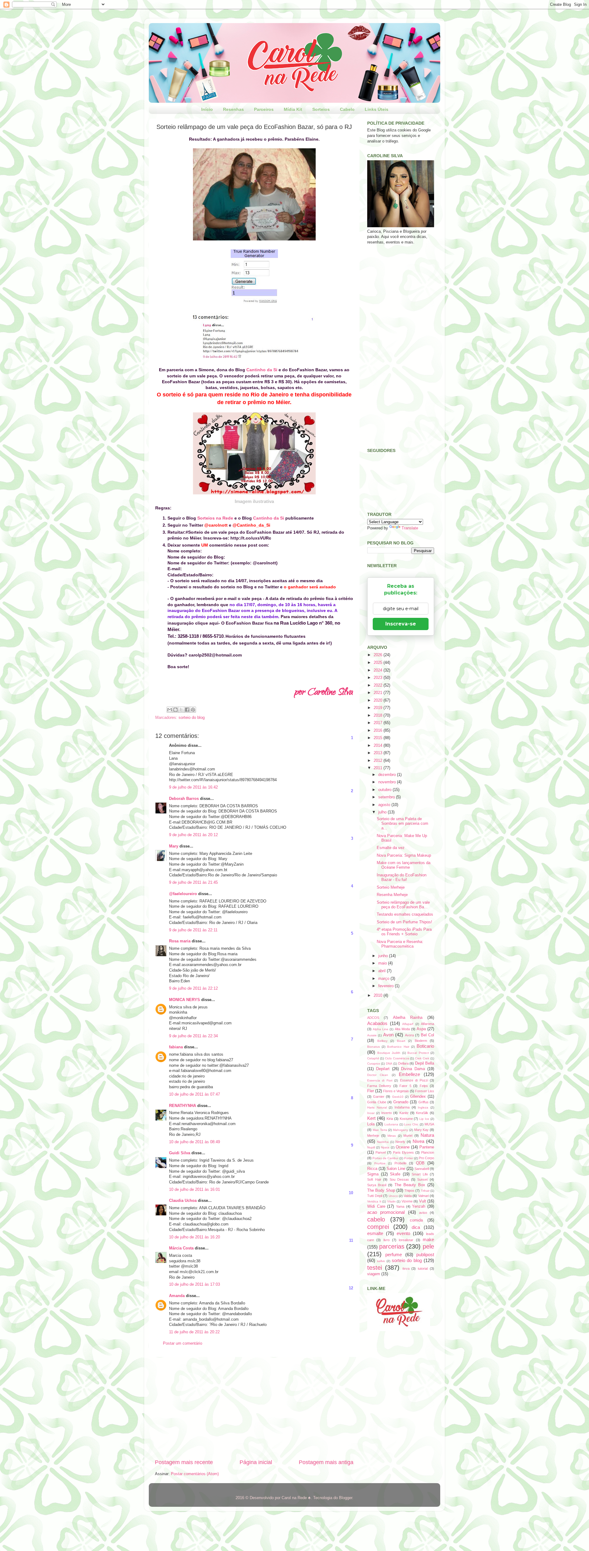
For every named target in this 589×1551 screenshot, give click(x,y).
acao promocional (386, 1212)
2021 (378, 693)
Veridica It (374, 1201)
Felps (424, 1086)
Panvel (380, 1152)
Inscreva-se (400, 624)
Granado (400, 1102)
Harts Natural (377, 1107)
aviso (423, 1212)
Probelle (400, 1163)
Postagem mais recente (184, 1462)
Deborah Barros (184, 799)
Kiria (390, 1118)
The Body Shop (381, 1190)
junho (383, 956)
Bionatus (373, 1046)
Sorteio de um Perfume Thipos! (404, 922)
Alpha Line (380, 1029)
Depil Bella (424, 1063)
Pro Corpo (426, 1158)
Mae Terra (380, 1130)
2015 (378, 738)
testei (374, 1267)
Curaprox (373, 1063)
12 (351, 1288)
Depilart (383, 1069)
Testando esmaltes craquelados (405, 914)
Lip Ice (424, 1118)
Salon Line (396, 1169)
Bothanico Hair (398, 1046)
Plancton (427, 1152)
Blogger (345, 1498)
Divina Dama (413, 1069)
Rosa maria (180, 941)
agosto (384, 805)
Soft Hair (374, 1179)
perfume (393, 1254)
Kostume (406, 1118)
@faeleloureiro (183, 894)
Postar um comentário (182, 1343)
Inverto (386, 1113)
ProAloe (380, 1163)
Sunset (422, 1179)
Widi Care (376, 1206)
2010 (378, 995)
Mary (173, 846)
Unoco (393, 1196)
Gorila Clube (376, 1102)
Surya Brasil (376, 1185)
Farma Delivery (379, 1086)
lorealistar (406, 1240)
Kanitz (404, 1113)
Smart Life (420, 1174)
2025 (378, 663)
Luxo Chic (411, 1124)
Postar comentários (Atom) (195, 1474)
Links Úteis (376, 109)
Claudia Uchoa (183, 1200)
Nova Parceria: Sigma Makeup (404, 855)
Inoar (371, 1113)
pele (428, 1246)
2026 (378, 655)
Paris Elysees (403, 1152)
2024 (378, 670)
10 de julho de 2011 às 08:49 (194, 1142)
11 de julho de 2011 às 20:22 (194, 1332)
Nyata (385, 1147)
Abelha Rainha (407, 1017)
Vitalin (391, 1201)
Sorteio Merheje (391, 887)
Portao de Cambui (385, 1158)
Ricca (372, 1169)
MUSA (429, 1124)
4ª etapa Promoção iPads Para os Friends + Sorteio (404, 931)
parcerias (391, 1246)
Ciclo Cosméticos (397, 1058)
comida (416, 1220)
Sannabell (421, 1169)
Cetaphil (373, 1058)
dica (416, 1227)
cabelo (376, 1219)
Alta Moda (402, 1029)
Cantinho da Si (261, 369)
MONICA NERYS (184, 1000)
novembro (387, 782)
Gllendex (418, 1096)
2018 (378, 715)
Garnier (378, 1096)
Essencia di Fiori (379, 1080)
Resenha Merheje (392, 895)
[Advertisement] (254, 1408)
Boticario (425, 1046)
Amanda (177, 1296)
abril (382, 971)
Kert (371, 1118)
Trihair (425, 1190)
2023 (378, 678)
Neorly (400, 1142)
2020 (378, 700)
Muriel (407, 1135)
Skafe (395, 1174)
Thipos (409, 1190)
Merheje (373, 1135)
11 (351, 1240)
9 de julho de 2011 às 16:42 (193, 787)
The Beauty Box (410, 1185)
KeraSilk (422, 1113)
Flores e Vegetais (396, 1091)
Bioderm (421, 1040)
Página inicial (256, 1462)
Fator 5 (405, 1086)
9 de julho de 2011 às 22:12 (193, 988)
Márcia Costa (181, 1248)
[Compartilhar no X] (181, 710)
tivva (406, 1268)
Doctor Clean (377, 1075)
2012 (378, 760)
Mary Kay (421, 1130)
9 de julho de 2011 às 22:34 (193, 1036)
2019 (378, 708)
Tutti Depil (374, 1196)
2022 (378, 685)
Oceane (403, 1147)
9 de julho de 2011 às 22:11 (193, 930)
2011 (378, 768)
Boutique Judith (389, 1052)
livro (386, 1240)
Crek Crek (422, 1058)
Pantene (426, 1147)
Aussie (372, 1035)
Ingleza (423, 1107)
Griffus (423, 1102)
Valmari (423, 1196)
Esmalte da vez (391, 848)
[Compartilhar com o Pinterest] (193, 710)
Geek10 (397, 1096)
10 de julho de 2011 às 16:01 (194, 1189)
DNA (389, 1063)
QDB (420, 1163)
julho (383, 812)
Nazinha (383, 1142)
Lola (371, 1124)
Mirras (391, 1135)
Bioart (401, 1040)
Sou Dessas (399, 1179)
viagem (373, 1274)
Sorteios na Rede (215, 518)
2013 (378, 753)
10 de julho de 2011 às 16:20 (194, 1237)
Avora (409, 1035)
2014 (378, 745)
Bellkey (382, 1040)
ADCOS (373, 1017)
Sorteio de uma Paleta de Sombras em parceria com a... (402, 823)
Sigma (373, 1174)
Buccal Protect (418, 1052)
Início (207, 109)
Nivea (418, 1141)
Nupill (371, 1147)
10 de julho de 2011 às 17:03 (194, 1284)
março (384, 978)
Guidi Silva (179, 1153)
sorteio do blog (192, 717)
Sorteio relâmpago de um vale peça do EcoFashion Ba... (403, 904)
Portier (408, 1158)
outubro (385, 790)
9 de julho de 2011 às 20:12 (193, 835)
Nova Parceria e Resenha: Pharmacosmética (400, 944)
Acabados (377, 1023)
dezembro (387, 775)
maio (383, 963)
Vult (422, 1201)
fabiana (176, 1047)
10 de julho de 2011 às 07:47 (194, 1094)
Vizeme (407, 1201)
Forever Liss (424, 1091)
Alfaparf (407, 1024)
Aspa (421, 1029)
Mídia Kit (293, 109)
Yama (400, 1206)
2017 (378, 723)
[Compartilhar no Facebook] (187, 710)
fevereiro (386, 986)
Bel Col (427, 1035)
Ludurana (391, 1124)
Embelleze (409, 1074)
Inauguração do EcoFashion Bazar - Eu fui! (401, 877)
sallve (381, 1261)
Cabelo (347, 109)
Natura (427, 1135)
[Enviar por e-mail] (170, 710)
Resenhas (233, 109)
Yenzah (418, 1206)
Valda (408, 1196)
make (428, 1239)
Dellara (403, 1063)
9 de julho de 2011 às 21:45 (193, 882)
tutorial (423, 1268)
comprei (378, 1226)
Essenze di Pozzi (414, 1080)
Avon (388, 1034)
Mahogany (400, 1130)
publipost (425, 1254)
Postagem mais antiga (326, 1462)
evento (403, 1233)
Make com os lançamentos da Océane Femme (403, 865)
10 (351, 1193)
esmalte (375, 1233)
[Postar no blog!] (175, 710)
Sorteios (321, 109)
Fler (370, 1091)
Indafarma (402, 1107)
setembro (387, 797)
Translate (410, 528)
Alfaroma (427, 1024)
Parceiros (264, 109)
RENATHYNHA (182, 1106)
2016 (378, 730)
